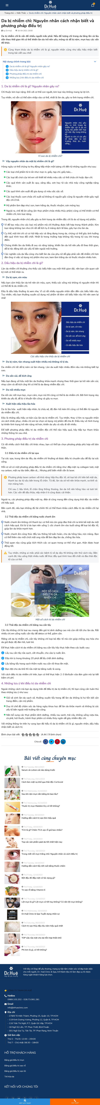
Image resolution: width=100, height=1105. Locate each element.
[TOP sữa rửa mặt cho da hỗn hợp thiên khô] (12, 939)
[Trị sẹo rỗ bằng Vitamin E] (12, 891)
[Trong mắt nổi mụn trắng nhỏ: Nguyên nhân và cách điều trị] (12, 855)
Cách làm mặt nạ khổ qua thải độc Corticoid (42, 782)
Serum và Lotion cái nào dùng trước (38, 770)
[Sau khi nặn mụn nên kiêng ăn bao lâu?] (12, 795)
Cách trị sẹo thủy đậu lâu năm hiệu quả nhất (42, 925)
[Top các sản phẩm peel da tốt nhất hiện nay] (12, 843)
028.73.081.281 (31, 999)
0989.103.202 (15, 999)
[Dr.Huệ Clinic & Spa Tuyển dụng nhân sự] (12, 915)
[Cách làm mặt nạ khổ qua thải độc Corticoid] (12, 783)
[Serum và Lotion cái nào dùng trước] (12, 771)
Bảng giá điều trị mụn (14, 1060)
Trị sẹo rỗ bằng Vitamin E (33, 889)
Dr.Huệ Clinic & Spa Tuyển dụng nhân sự (41, 913)
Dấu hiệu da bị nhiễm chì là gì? (24, 70)
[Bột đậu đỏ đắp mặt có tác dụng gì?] (12, 879)
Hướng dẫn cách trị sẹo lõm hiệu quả (39, 818)
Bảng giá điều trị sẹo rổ (15, 1065)
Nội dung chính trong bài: (17, 61)
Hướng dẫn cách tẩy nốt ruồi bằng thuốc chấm (43, 866)
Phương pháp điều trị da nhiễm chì (26, 73)
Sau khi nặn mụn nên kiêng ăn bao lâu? (40, 794)
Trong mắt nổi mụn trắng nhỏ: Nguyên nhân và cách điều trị (50, 854)
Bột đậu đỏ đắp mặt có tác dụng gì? (38, 877)
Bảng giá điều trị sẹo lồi (15, 1071)
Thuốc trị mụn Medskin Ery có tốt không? (41, 806)
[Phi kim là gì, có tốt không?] (12, 951)
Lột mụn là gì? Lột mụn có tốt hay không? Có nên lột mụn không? (52, 901)
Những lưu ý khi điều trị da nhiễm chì (27, 77)
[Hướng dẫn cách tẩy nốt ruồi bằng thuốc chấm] (12, 867)
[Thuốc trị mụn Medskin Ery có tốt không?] (12, 807)
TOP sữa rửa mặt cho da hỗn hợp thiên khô (41, 937)
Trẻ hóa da (9, 1076)
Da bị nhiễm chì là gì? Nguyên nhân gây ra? (30, 66)
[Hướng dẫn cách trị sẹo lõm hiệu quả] (12, 819)
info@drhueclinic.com (18, 1007)
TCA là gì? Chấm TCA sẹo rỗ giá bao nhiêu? (42, 830)
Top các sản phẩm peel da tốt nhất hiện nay (42, 842)
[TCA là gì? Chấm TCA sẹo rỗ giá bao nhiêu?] (12, 831)
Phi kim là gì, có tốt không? (34, 949)
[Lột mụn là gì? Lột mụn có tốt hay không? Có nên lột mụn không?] (12, 903)
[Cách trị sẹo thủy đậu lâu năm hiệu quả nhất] (12, 927)
